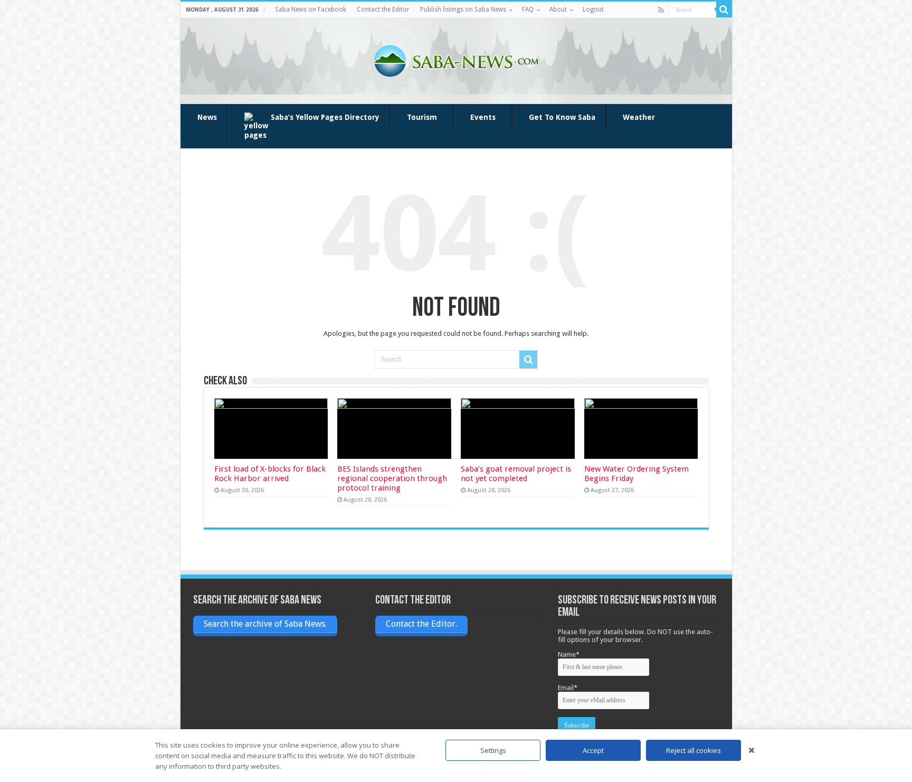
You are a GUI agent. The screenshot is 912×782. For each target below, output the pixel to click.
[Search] (724, 9)
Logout (593, 9)
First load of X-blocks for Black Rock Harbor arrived (270, 473)
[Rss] (661, 10)
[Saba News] (456, 59)
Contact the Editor (383, 9)
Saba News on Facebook (310, 9)
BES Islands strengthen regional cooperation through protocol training (392, 478)
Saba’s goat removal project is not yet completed (516, 473)
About (558, 9)
